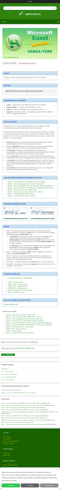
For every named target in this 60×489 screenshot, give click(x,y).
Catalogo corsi (5, 368)
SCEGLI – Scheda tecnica (16, 292)
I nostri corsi (6, 455)
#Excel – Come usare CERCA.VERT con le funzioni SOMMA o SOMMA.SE (30, 186)
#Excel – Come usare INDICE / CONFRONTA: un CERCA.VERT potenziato (30, 188)
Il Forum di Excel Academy (10, 465)
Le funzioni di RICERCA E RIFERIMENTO (20, 278)
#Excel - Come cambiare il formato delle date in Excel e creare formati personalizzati (24, 424)
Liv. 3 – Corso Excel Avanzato (8, 377)
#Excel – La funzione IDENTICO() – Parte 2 (21, 194)
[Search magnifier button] (55, 8)
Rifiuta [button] (31, 485)
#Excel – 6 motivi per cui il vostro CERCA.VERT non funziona (27, 182)
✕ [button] (57, 470)
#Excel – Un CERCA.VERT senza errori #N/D (21, 196)
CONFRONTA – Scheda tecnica (17, 288)
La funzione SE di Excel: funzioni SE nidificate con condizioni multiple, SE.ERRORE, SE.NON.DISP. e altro (30, 412)
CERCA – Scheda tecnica (15, 282)
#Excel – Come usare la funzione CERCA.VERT (22, 190)
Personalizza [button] (50, 485)
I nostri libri (6, 453)
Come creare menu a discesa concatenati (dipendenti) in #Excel (18, 407)
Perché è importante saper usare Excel (11, 390)
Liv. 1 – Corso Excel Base (7, 371)
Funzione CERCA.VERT (11, 304)
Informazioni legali (8, 443)
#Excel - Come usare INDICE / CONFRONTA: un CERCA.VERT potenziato (21, 403)
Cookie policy (7, 439)
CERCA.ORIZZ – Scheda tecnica (18, 284)
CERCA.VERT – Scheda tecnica (17, 286)
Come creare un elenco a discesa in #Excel (13, 422)
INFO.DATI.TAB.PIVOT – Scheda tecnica (20, 290)
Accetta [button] (11, 485)
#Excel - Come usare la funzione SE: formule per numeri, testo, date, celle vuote (23, 405)
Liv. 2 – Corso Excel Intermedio (9, 374)
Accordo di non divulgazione (11, 441)
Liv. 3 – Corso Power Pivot (8, 379)
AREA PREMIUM (27, 348)
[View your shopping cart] (58, 21)
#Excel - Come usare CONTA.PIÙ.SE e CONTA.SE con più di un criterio (20, 409)
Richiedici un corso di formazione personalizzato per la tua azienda (18, 392)
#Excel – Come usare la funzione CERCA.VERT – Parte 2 (25, 192)
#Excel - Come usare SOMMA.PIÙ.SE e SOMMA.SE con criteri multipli (20, 416)
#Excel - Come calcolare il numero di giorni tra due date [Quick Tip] (19, 418)
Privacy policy (7, 437)
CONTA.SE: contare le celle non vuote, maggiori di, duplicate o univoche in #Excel (23, 420)
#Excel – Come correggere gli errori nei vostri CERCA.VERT (26, 184)
